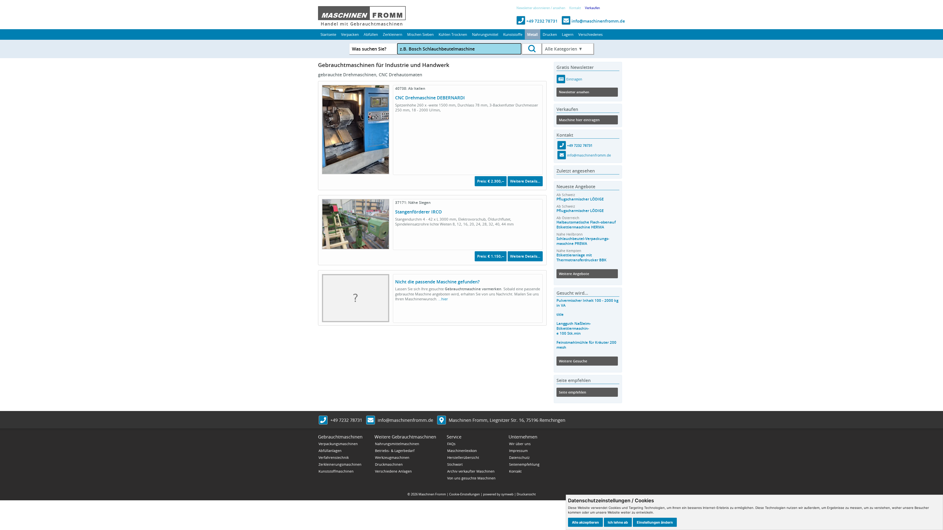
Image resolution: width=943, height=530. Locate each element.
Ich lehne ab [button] (618, 522)
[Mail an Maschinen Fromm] (370, 421)
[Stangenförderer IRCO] (355, 246)
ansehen (559, 8)
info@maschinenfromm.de (597, 21)
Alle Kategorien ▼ (564, 49)
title (560, 314)
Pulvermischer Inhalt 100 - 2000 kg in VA (587, 303)
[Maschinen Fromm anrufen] (323, 421)
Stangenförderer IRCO (418, 212)
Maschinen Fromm (432, 494)
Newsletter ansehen (574, 92)
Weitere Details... (525, 181)
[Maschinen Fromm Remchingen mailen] (561, 155)
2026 (414, 494)
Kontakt (575, 8)
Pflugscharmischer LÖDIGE (580, 199)
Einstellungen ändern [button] (655, 522)
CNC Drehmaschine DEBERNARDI (430, 98)
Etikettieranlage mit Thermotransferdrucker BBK (581, 257)
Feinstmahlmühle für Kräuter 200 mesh (586, 345)
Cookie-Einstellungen (464, 494)
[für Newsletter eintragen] (561, 79)
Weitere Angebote (574, 273)
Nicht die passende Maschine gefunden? (437, 282)
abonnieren (541, 8)
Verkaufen (592, 8)
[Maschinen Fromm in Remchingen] (441, 421)
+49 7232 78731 (541, 21)
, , (507, 420)
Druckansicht (526, 494)
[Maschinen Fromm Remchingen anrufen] (561, 146)
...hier (443, 298)
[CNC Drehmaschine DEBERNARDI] (355, 171)
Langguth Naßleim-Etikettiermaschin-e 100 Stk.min (573, 328)
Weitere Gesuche (573, 361)
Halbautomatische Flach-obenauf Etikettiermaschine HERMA (586, 225)
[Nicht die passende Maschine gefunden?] (355, 319)
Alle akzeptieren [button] (585, 522)
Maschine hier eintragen (579, 120)
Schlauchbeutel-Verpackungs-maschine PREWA (582, 241)
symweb (507, 494)
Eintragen (573, 79)
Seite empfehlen (572, 392)
